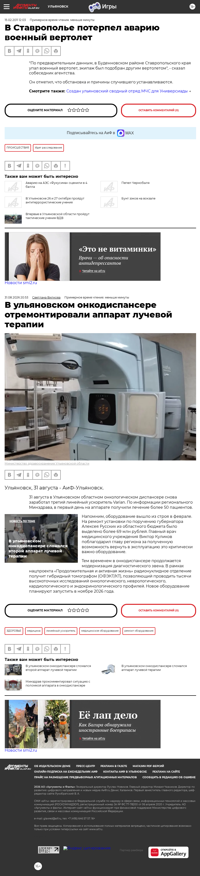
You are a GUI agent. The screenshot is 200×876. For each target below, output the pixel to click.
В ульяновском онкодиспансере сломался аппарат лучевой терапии (154, 668)
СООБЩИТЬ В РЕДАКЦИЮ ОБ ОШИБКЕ (169, 777)
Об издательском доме (52, 766)
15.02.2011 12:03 (15, 20)
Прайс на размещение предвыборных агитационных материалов (85, 777)
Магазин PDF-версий (148, 766)
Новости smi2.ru (21, 282)
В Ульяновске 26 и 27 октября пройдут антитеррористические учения (55, 200)
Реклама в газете (113, 766)
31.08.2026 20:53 (16, 297)
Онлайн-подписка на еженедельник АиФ (66, 771)
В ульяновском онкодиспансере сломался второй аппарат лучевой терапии (58, 668)
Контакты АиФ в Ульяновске (125, 771)
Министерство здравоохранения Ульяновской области (47, 463)
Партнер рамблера (131, 850)
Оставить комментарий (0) (159, 110)
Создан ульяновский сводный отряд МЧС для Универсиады (127, 91)
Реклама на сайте (166, 771)
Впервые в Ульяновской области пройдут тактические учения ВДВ (58, 216)
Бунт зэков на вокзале (138, 198)
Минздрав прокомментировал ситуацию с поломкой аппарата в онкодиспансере (58, 683)
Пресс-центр (85, 766)
